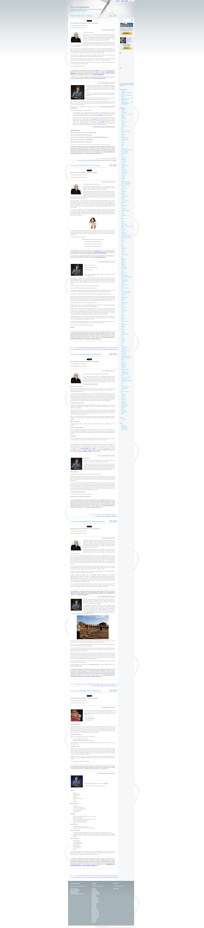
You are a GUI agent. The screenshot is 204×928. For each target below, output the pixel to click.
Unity (122, 389)
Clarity (88, 347)
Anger (79, 875)
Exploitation (123, 202)
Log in (122, 424)
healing (82, 877)
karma (95, 685)
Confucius (123, 167)
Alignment (123, 116)
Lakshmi (122, 251)
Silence (105, 684)
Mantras (122, 260)
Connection (123, 169)
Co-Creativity (91, 347)
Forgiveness (98, 514)
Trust (122, 383)
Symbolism (123, 362)
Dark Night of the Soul (96, 349)
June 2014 (94, 888)
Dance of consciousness (126, 183)
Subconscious (124, 354)
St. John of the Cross (125, 350)
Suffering (123, 359)
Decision (123, 186)
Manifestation (123, 259)
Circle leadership (124, 153)
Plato (122, 300)
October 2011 (95, 915)
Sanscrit (122, 329)
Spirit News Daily (74, 891)
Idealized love (123, 232)
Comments (124, 427)
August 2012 (95, 902)
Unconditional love (124, 386)
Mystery (122, 273)
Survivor (122, 361)
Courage (123, 175)
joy (108, 349)
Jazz (87, 160)
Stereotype (123, 351)
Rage (96, 875)
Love (122, 256)
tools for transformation (106, 160)
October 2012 (95, 900)
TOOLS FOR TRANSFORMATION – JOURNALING (85, 691)
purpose (106, 685)
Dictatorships (123, 191)
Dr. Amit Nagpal (74, 888)
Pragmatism (123, 307)
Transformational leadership (126, 380)
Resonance (123, 318)
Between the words (125, 139)
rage (98, 877)
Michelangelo (123, 265)
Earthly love (123, 194)
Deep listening (124, 188)
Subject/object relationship (126, 356)
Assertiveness (124, 121)
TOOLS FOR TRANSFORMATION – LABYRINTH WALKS (87, 521)
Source (122, 345)
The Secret (123, 370)
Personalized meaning (125, 292)
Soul (122, 343)
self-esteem (101, 877)
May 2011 (94, 921)
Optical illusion (124, 281)
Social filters (123, 340)
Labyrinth (87, 684)
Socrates (123, 342)
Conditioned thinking (125, 165)
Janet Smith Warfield (75, 889)
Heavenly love (124, 224)
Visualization (123, 401)
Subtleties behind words (125, 358)
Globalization (123, 215)
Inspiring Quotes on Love (126, 235)
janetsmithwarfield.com (75, 865)
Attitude (84, 347)
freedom (102, 349)
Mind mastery (123, 268)
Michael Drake (91, 160)
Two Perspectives (79, 7)
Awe (122, 128)
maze (93, 576)
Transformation (113, 514)
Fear (84, 875)
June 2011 (94, 920)
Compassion (123, 164)
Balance (122, 129)
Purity (122, 313)
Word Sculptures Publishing (76, 893)
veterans (95, 119)
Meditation (123, 264)
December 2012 (95, 898)
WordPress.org (124, 429)
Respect (122, 319)
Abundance (123, 111)
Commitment (123, 161)
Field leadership (124, 205)
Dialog (122, 189)
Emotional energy (124, 196)
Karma (83, 684)
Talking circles (124, 366)
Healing (90, 875)
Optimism (123, 283)
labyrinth (98, 685)
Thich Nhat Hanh (124, 372)
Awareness (123, 126)
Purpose (101, 684)
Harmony (123, 221)
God (122, 216)
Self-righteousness (124, 334)
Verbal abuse (123, 394)
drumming (84, 160)
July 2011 (94, 919)
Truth (122, 385)
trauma (100, 115)
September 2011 (95, 916)
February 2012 (95, 910)
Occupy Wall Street (125, 280)
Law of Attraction (124, 254)
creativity (90, 349)
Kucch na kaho (124, 248)
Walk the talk (123, 402)
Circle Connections (125, 151)
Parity (122, 286)
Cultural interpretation (125, 181)
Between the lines (124, 137)
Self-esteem (100, 875)
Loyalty (122, 257)
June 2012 (94, 905)
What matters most (125, 405)
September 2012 (95, 901)
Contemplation (124, 173)
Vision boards (123, 397)
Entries (123, 426)
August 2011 (94, 917)
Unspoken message (125, 391)
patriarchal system (116, 349)
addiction (103, 121)
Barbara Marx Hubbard (125, 131)
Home (117, 1)
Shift (122, 335)
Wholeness (123, 407)
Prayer (122, 308)
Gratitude (72, 327)
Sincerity (123, 338)
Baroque (80, 160)
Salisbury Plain (124, 324)
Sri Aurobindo (123, 348)
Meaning (122, 262)
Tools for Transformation (111, 158)
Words (122, 413)
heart (84, 123)
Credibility (123, 178)
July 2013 (94, 895)
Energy (122, 199)
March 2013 (94, 897)
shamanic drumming (98, 160)
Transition (123, 381)
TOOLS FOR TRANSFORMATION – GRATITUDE (85, 165)
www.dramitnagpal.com (98, 74)
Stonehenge (123, 353)
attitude (79, 349)
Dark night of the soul (102, 347)
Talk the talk (123, 364)
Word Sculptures (74, 892)
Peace (93, 875)
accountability (75, 349)
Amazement (123, 118)
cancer (99, 123)
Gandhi (122, 213)
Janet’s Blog (124, 1)
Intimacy (122, 240)
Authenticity (123, 124)
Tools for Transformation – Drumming (81, 16)
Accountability (80, 347)
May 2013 (94, 896)
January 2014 (95, 891)
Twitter (89, 451)
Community (123, 162)
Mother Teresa (124, 272)
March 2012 (94, 909)
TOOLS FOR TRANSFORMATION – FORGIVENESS (86, 354)
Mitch (122, 270)
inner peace (86, 877)
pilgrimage (102, 685)
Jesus (122, 241)
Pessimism (123, 295)
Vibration (123, 396)
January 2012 (95, 911)
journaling (93, 877)
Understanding (124, 388)
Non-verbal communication (126, 276)
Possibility (123, 303)
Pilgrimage (98, 684)
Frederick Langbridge (125, 210)
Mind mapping (124, 267)
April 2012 (94, 907)
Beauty (122, 132)
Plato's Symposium (125, 302)
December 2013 (95, 892)
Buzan (122, 144)
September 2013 (95, 893)
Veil (121, 393)
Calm (122, 145)
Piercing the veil (124, 297)
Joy (114, 347)
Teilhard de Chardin (125, 369)
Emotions (123, 197)
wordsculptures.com (110, 864)
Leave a (115, 15)
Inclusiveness (124, 233)
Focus (122, 207)
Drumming (105, 158)
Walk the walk (124, 404)
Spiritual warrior (124, 346)
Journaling (105, 783)
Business (123, 142)
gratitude (106, 349)
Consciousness (124, 172)
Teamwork (123, 367)
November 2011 (95, 914)
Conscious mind (124, 170)
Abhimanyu (80, 684)
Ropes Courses (124, 321)
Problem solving (124, 310)
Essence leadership (125, 200)
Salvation (123, 326)
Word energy (123, 410)
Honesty (122, 230)
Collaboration (123, 159)
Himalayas (123, 229)
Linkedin (85, 451)
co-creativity (86, 349)
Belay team (123, 134)
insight (90, 877)
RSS (131, 1)
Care (122, 147)
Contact (93, 448)
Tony (122, 375)
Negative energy (92, 684)
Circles (122, 154)
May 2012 (94, 906)
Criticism (123, 180)
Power (122, 305)
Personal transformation (125, 291)
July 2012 (94, 903)
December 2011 (95, 912)
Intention (122, 238)
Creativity (96, 347)
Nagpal (111, 349)
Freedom (108, 347)
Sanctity (122, 327)
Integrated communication (126, 237)
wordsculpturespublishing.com (90, 865)
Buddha (122, 140)
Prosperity (123, 311)
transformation (114, 160)
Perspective (123, 294)
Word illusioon (124, 412)
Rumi (122, 323)
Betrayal (122, 136)
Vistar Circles (123, 399)
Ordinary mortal (124, 284)
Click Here (122, 85)
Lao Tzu (122, 252)
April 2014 (94, 889)
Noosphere (123, 278)
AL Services (96, 70)
